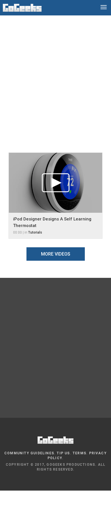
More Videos (55, 254)
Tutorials (35, 232)
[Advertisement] (55, 79)
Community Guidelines (29, 453)
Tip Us (63, 453)
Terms (79, 453)
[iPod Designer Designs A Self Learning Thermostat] (55, 183)
